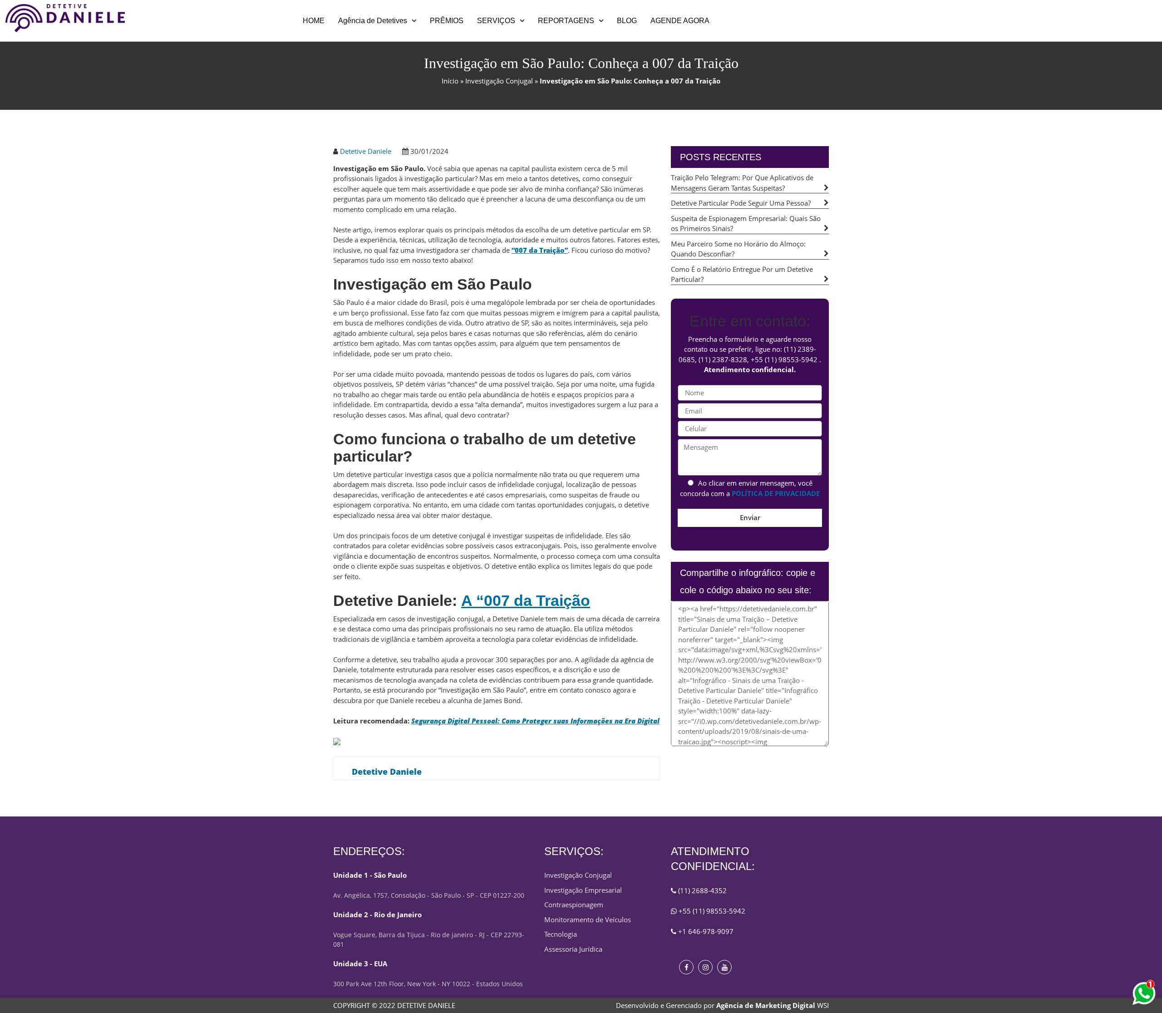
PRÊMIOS (446, 21)
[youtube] (724, 967)
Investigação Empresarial (583, 890)
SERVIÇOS (496, 21)
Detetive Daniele (365, 151)
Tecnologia (560, 934)
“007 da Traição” (540, 250)
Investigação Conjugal (499, 80)
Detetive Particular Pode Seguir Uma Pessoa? (741, 202)
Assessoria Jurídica (573, 949)
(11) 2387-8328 (723, 359)
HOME (314, 21)
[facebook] (686, 967)
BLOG (627, 21)
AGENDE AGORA (679, 21)
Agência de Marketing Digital (765, 1005)
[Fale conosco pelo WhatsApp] (1144, 993)
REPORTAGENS (566, 21)
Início (450, 80)
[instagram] (705, 967)
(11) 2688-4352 (701, 890)
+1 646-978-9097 (705, 931)
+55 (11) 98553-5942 (784, 359)
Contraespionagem (573, 904)
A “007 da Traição (525, 600)
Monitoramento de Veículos (587, 919)
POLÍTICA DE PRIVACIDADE (776, 493)
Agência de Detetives (372, 21)
